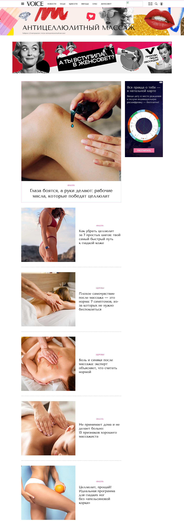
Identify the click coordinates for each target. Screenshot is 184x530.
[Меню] (22, 3)
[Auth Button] (161, 3)
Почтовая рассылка (150, 3)
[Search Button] (156, 3)
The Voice (35, 4)
